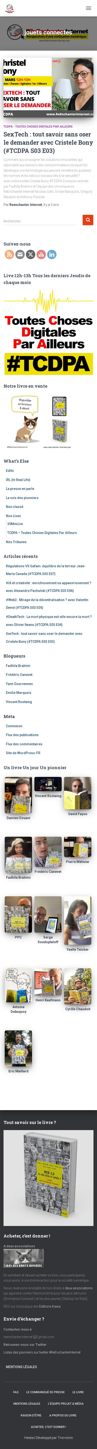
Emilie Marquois (18, 693)
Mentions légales (21, 1367)
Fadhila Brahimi (18, 666)
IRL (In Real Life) (18, 480)
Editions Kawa (50, 1306)
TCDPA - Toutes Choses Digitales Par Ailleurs (38, 126)
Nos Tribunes (16, 542)
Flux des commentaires (24, 744)
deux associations (79, 1288)
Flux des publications (22, 735)
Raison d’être (31, 1415)
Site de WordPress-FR (23, 753)
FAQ (16, 1392)
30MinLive (15, 524)
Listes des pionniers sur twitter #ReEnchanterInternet (42, 1352)
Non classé (14, 507)
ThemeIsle (65, 1438)
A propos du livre (63, 1415)
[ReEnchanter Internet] (11, 8)
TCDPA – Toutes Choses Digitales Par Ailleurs (42, 533)
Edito (10, 471)
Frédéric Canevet (19, 675)
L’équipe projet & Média (66, 1403)
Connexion (14, 726)
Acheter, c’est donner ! (48, 1427)
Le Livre (78, 1392)
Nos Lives (13, 516)
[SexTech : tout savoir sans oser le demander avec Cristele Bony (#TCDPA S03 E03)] (48, 87)
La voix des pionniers (22, 498)
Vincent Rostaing (19, 702)
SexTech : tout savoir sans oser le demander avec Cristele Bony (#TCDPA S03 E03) (48, 142)
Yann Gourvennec (19, 684)
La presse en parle (20, 489)
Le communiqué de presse (45, 1392)
